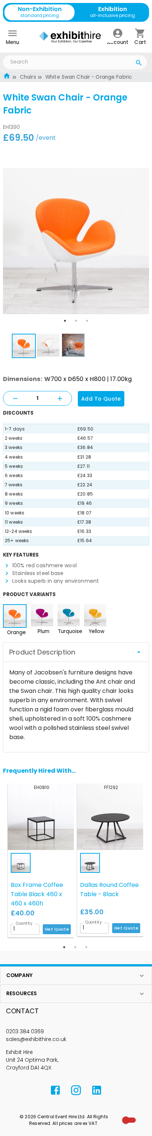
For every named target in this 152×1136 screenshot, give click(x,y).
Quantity (24, 923)
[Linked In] (96, 1090)
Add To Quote (101, 398)
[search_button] (139, 64)
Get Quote (57, 929)
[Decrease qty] (15, 398)
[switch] (126, 1120)
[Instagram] (76, 1090)
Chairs (28, 77)
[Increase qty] (60, 398)
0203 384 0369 (25, 1031)
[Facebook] (55, 1090)
